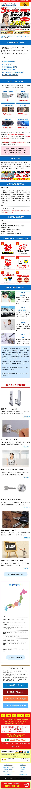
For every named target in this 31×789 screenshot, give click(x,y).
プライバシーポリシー (8, 771)
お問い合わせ (8, 774)
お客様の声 (23, 765)
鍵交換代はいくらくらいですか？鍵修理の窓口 (14, 469)
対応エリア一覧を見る (15, 657)
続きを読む (27, 416)
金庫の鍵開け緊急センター (15, 692)
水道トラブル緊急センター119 (15, 705)
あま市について (6, 64)
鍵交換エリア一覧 (21, 36)
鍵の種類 (23, 767)
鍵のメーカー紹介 (8, 769)
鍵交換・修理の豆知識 (8, 767)
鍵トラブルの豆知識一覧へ (15, 574)
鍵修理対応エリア (8, 765)
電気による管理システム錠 (8, 530)
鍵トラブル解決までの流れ (10, 75)
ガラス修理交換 (23, 774)
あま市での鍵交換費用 (8, 62)
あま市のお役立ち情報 (8, 70)
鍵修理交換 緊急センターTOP (8, 36)
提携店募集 (23, 771)
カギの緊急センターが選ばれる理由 (12, 72)
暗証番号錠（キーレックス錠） (9, 409)
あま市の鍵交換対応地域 (9, 67)
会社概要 (23, 769)
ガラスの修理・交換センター (15, 685)
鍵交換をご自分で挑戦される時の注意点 (12, 560)
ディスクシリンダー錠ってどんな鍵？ (11, 500)
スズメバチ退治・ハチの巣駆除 (15, 699)
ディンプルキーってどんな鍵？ (9, 439)
